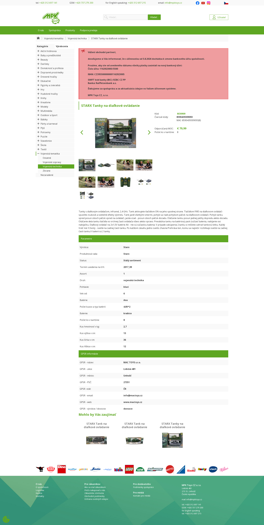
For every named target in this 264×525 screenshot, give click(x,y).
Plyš (43, 128)
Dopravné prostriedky (52, 72)
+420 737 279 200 (84, 2)
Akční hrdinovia (49, 51)
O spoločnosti (42, 487)
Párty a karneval (49, 123)
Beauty (44, 59)
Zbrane (46, 170)
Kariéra (39, 493)
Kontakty (40, 496)
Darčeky (45, 63)
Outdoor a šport (49, 115)
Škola (43, 145)
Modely (44, 106)
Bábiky (44, 119)
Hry (42, 89)
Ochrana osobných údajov (96, 499)
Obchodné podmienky (94, 496)
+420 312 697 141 (48, 2)
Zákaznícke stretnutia (94, 493)
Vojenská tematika (53, 38)
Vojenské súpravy (52, 162)
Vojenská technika (77, 38)
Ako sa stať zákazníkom (95, 487)
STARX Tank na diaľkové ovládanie (96, 425)
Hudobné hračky (49, 93)
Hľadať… (154, 17)
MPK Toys (51, 18)
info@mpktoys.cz (173, 2)
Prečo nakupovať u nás (94, 490)
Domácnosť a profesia (52, 68)
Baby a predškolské (51, 55)
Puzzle (44, 136)
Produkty (70, 30)
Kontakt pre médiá (141, 495)
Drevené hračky (49, 76)
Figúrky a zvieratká (50, 85)
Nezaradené (47, 175)
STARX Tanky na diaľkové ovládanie (172, 425)
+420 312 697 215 (137, 2)
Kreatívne (45, 102)
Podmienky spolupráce (143, 487)
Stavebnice (46, 140)
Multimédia (46, 110)
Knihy (43, 98)
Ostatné (47, 157)
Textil (43, 149)
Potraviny (45, 132)
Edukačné (46, 81)
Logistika (40, 490)
